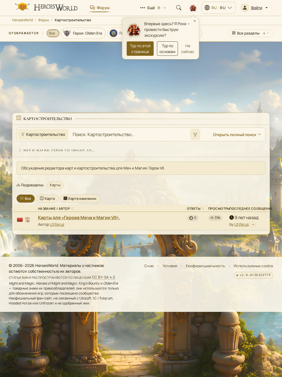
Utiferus (57, 224)
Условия (170, 265)
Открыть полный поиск (234, 134)
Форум (43, 20)
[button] (254, 8)
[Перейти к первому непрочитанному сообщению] (253, 225)
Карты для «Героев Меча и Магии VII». (79, 217)
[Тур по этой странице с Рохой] (193, 8)
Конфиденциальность (205, 265)
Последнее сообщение (251, 208)
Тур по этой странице (140, 48)
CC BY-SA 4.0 (103, 277)
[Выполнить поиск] (195, 134)
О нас (149, 265)
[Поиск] (179, 8)
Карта (50, 198)
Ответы (194, 208)
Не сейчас (187, 48)
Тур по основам (167, 48)
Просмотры (219, 208)
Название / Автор (54, 208)
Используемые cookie (253, 265)
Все (28, 198)
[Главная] (45, 8)
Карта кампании (82, 198)
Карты (55, 184)
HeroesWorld (22, 20)
